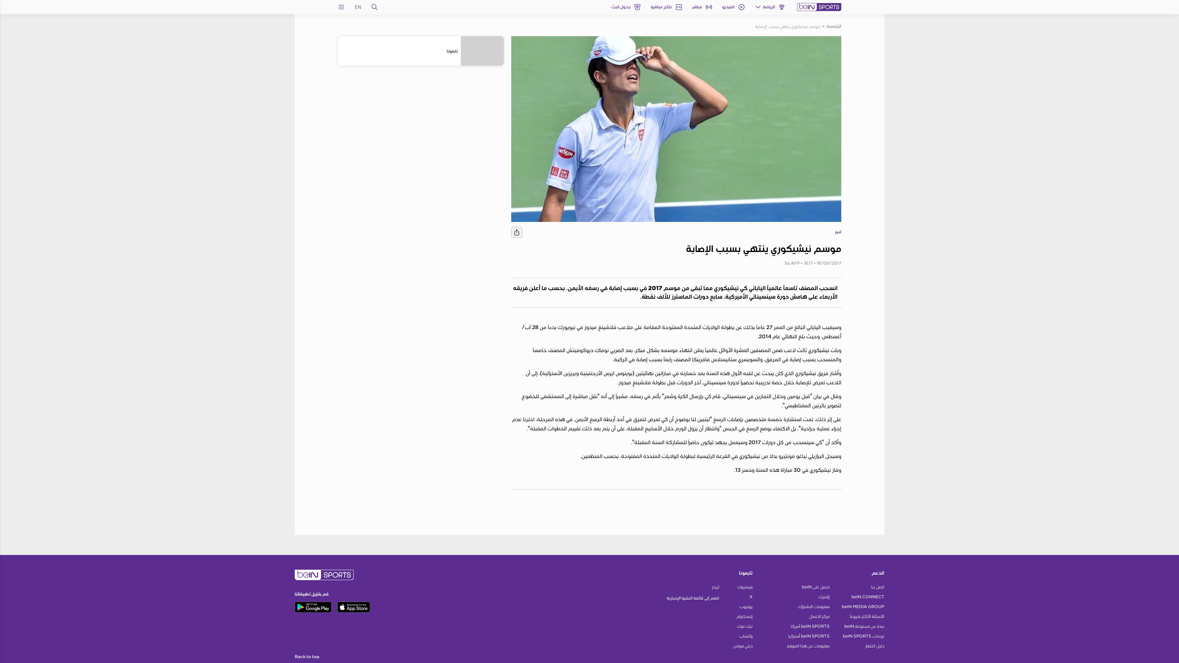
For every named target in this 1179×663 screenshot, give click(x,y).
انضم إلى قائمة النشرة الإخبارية (693, 598)
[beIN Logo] (819, 7)
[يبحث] (374, 7)
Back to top (307, 656)
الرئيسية (834, 26)
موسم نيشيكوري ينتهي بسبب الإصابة (787, 26)
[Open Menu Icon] (341, 7)
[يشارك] (516, 232)
